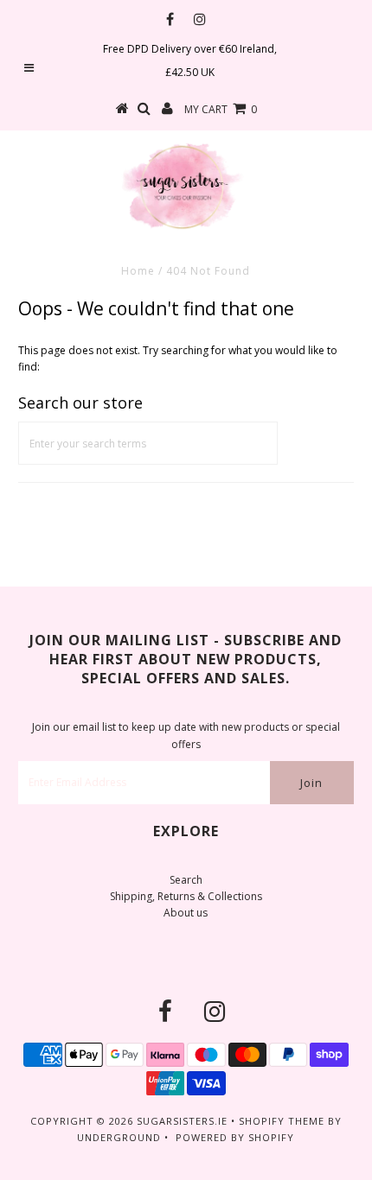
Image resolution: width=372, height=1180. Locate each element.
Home (138, 270)
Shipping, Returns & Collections (186, 896)
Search (186, 879)
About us (186, 912)
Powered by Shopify (235, 1137)
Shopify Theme (281, 1120)
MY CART (220, 109)
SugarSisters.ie (182, 1120)
